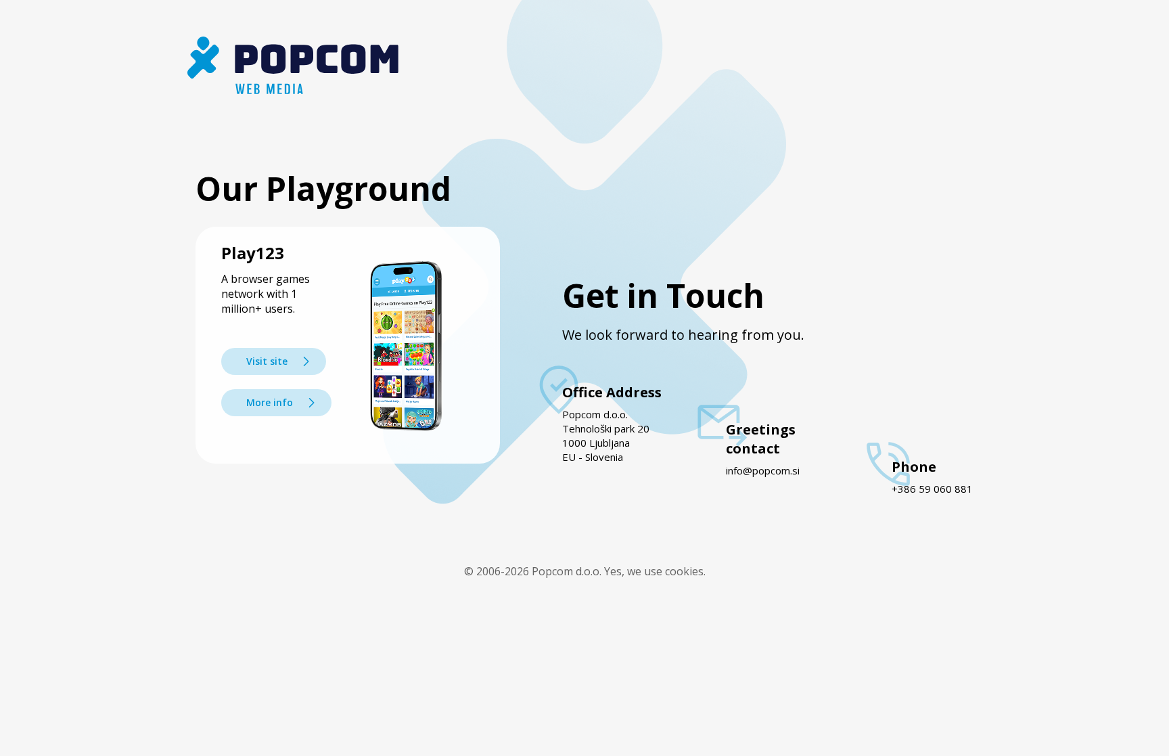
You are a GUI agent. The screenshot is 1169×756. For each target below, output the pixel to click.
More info (269, 402)
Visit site (267, 361)
